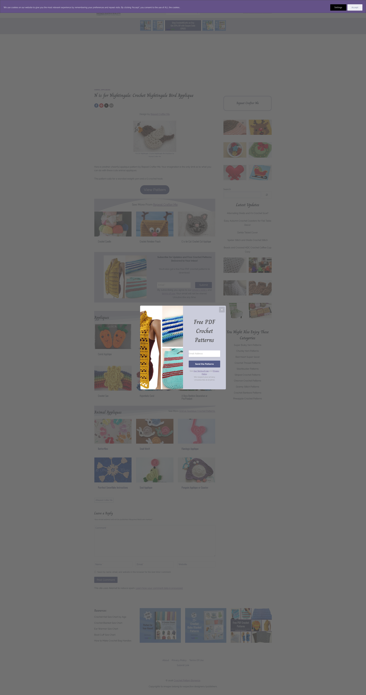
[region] (183, 6)
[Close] (222, 309)
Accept (355, 7)
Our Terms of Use (201, 371)
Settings (338, 7)
